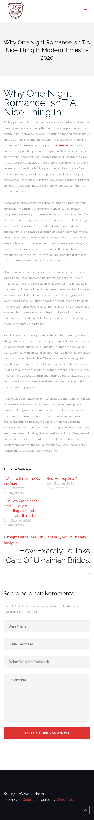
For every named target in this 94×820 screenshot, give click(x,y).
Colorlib (28, 800)
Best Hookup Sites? (62, 479)
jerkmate (61, 145)
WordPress (65, 800)
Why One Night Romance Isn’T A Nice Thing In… (40, 103)
